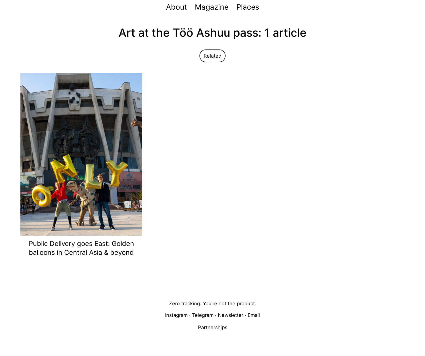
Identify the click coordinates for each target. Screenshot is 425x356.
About (176, 6)
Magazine (211, 6)
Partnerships (212, 327)
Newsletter (230, 315)
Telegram (202, 315)
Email (254, 315)
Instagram (176, 315)
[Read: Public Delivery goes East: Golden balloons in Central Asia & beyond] (81, 153)
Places (247, 6)
